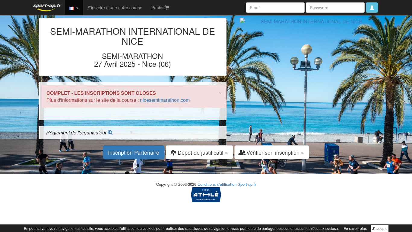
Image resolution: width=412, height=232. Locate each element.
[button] (74, 7)
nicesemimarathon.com (165, 99)
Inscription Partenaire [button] (133, 152)
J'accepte (380, 228)
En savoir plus (355, 228)
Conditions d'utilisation (217, 184)
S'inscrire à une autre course (114, 8)
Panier (158, 8)
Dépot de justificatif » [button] (202, 152)
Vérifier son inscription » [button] (274, 152)
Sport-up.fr (247, 184)
